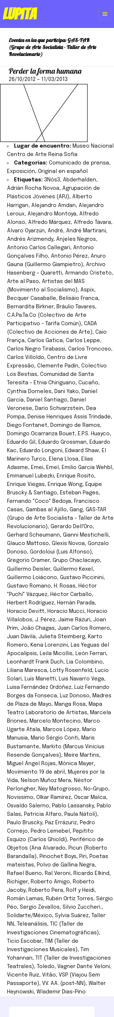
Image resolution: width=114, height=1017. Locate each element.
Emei (37, 467)
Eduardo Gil (21, 442)
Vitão (49, 975)
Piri (83, 856)
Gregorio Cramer (28, 560)
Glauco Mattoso (28, 543)
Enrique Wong (65, 484)
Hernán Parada (76, 603)
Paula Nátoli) (80, 814)
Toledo (45, 966)
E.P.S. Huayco (94, 433)
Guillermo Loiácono (32, 577)
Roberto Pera (45, 890)
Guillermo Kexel (73, 569)
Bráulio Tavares (75, 306)
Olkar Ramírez (53, 797)
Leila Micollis (56, 653)
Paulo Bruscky (24, 822)
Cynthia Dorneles (29, 391)
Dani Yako (66, 391)
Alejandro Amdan (53, 205)
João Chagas (38, 628)
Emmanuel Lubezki (30, 476)
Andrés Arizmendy (30, 239)
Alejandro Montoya (51, 214)
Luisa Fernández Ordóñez (39, 687)
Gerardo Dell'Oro (72, 526)
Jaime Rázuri (74, 619)
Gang (76, 509)
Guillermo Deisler (28, 569)
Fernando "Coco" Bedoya (39, 501)
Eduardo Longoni (41, 450)
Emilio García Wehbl (87, 467)
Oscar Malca (90, 797)
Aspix (87, 290)
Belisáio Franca (78, 298)
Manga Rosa (70, 704)
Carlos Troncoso (89, 349)
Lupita (20, 13)
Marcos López (61, 729)
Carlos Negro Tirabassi (36, 349)
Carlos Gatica (45, 340)
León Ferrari (90, 653)
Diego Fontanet (27, 425)
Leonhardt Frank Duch (35, 662)
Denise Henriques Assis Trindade (69, 417)
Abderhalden (79, 180)
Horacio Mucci (65, 611)
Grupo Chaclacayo (76, 560)
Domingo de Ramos (75, 425)
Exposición (21, 171)
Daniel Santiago (47, 400)
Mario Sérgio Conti (54, 738)
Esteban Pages (79, 493)
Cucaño (88, 382)
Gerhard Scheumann (33, 535)
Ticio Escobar (24, 941)
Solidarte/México (29, 915)
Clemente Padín (57, 366)
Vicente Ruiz (23, 975)
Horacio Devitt (25, 611)
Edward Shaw (82, 450)
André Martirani (86, 231)
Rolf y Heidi (80, 890)
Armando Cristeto (88, 273)
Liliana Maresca (27, 670)
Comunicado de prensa (79, 163)
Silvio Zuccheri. (82, 907)
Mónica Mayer (76, 763)
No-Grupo (96, 789)
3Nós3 (52, 180)
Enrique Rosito (75, 476)
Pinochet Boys (57, 856)
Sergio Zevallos (40, 907)
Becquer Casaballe (31, 298)
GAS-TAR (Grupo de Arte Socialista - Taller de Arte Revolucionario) (60, 518)
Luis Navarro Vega (81, 679)
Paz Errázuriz (61, 822)
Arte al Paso (23, 281)
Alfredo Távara (92, 222)
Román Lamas (25, 898)
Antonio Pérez (69, 256)
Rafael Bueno (24, 873)
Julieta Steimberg (62, 636)
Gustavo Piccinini (81, 577)
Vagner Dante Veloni (83, 966)
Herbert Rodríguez (30, 603)
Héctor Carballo (71, 594)
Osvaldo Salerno (28, 806)
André (55, 231)
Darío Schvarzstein (59, 408)
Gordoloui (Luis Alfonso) (61, 552)
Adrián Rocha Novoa (33, 188)
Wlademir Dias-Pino (61, 992)
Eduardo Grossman (62, 442)
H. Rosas (64, 586)
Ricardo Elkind (91, 873)
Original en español (63, 171)
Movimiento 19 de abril (36, 772)
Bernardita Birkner (30, 306)
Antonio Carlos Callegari (38, 247)
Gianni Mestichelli (85, 535)
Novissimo (20, 797)
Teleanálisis (32, 924)
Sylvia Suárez (72, 915)
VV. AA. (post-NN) (64, 983)
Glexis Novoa (68, 543)
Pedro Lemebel (50, 831)
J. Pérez (45, 619)
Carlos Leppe (83, 340)
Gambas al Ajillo (46, 509)
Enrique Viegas (26, 484)
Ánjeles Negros (76, 239)
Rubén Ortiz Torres (69, 898)
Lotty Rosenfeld (71, 670)
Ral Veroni (57, 873)
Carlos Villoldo (25, 357)
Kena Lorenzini (49, 645)
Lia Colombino (84, 662)
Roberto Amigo (50, 882)
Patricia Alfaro (42, 814)
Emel (52, 467)
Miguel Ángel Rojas (31, 763)
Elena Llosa (63, 459)
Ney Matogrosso (59, 789)
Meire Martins (81, 755)
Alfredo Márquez (49, 222)
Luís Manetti (40, 679)
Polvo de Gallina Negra (66, 865)
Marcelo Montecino (55, 721)
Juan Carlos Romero (84, 628)
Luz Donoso (74, 695)
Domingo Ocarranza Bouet (41, 433)
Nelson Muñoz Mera (46, 780)
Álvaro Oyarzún (26, 231)
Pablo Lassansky (73, 806)
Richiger (17, 882)
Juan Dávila (21, 636)
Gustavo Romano (29, 586)
